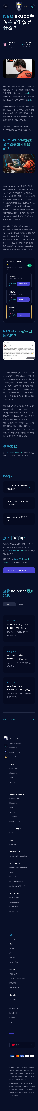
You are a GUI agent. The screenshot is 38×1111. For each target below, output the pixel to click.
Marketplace (14, 897)
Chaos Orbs (14, 902)
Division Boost (15, 798)
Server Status (15, 757)
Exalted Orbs (14, 911)
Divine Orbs (14, 907)
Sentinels (26, 93)
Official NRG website (14, 452)
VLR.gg (20, 604)
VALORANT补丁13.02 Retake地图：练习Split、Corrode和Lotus (19, 626)
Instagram (14, 1008)
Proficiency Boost (16, 881)
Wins (11, 778)
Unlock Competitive (17, 877)
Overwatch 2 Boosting (18, 856)
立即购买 (23, 284)
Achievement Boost (17, 886)
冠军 (29, 100)
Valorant (12, 719)
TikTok (12, 1004)
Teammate (14, 787)
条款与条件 (13, 974)
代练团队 (13, 958)
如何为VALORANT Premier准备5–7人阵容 (18, 688)
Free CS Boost (15, 752)
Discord (12, 1017)
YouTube (13, 999)
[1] (7, 186)
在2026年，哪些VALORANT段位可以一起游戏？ (18, 657)
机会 (11, 953)
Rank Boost (14, 768)
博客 (5, 719)
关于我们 (13, 939)
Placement (14, 748)
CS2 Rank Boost (16, 743)
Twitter (12, 1022)
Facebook (13, 1013)
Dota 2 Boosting (16, 844)
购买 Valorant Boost (17, 550)
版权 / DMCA (14, 988)
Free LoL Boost (15, 821)
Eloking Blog (9, 604)
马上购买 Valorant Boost (17, 570)
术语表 (12, 948)
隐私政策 (13, 983)
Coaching (13, 782)
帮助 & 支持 (14, 962)
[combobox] (22, 1044)
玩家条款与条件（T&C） (18, 978)
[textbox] (22, 1044)
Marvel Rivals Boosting (18, 868)
